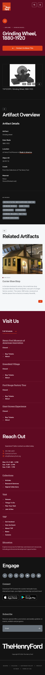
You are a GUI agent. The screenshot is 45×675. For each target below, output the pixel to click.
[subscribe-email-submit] (39, 628)
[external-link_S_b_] (22, 453)
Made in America (26, 152)
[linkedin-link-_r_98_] (21, 575)
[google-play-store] (28, 597)
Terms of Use (27, 668)
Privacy (39, 665)
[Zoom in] (24, 84)
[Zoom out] (29, 84)
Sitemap (16, 668)
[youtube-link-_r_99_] (27, 575)
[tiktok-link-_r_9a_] (33, 575)
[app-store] (11, 597)
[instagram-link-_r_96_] (10, 575)
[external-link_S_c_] (22, 456)
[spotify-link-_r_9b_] (38, 575)
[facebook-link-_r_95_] (5, 575)
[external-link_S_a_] (22, 451)
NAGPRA (5, 665)
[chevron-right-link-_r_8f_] (40, 301)
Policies (14, 665)
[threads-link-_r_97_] (16, 575)
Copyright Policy (27, 665)
